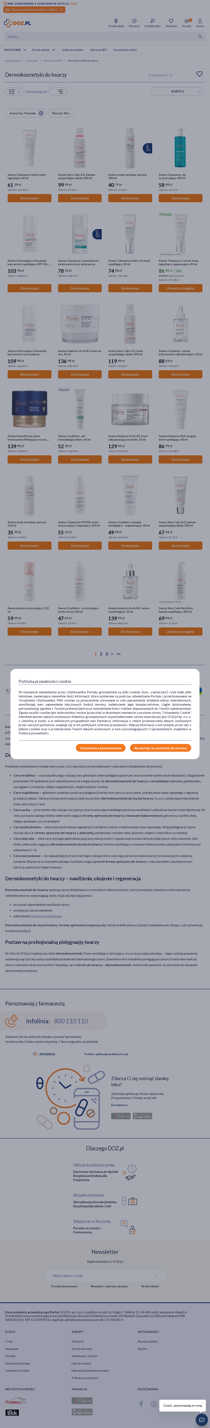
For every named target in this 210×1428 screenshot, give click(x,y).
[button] (202, 1420)
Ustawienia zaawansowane (100, 748)
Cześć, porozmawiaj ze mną (182, 1405)
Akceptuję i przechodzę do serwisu (160, 748)
